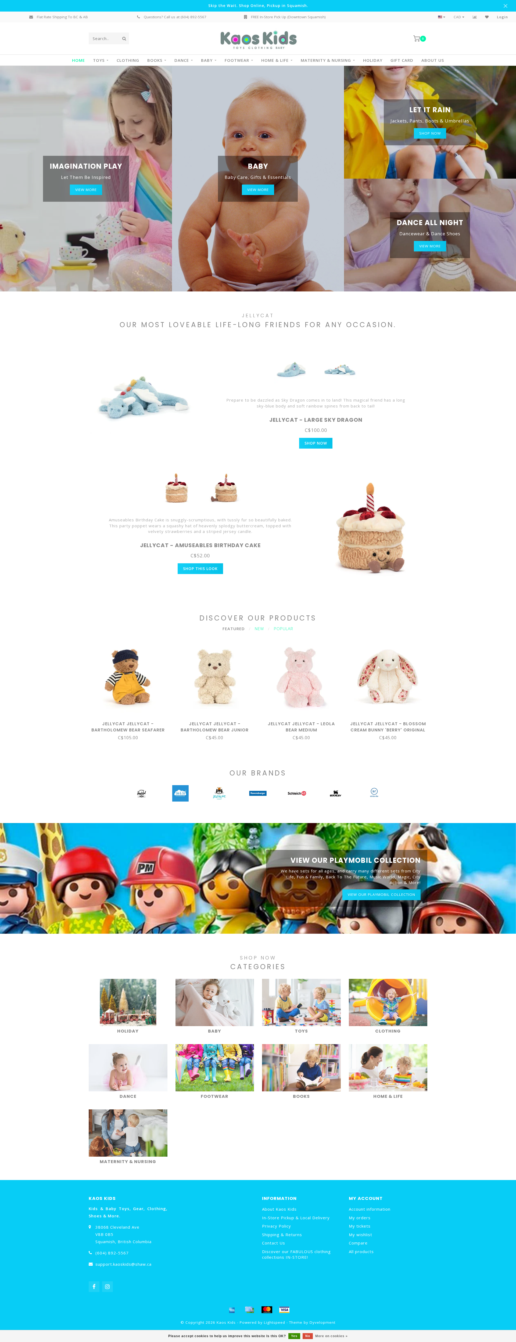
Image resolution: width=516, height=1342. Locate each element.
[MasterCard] (267, 1310)
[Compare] (475, 17)
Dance (181, 60)
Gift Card (401, 60)
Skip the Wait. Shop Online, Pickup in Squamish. (258, 5)
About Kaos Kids (279, 1209)
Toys (99, 60)
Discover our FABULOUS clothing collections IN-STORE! (296, 1254)
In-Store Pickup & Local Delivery (296, 1217)
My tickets (360, 1226)
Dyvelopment (322, 1322)
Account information (369, 1209)
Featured (234, 628)
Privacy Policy (276, 1226)
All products (361, 1251)
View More (86, 189)
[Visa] (284, 1310)
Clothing (128, 60)
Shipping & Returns (282, 1234)
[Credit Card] (249, 1310)
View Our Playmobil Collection (381, 894)
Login (502, 17)
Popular (283, 628)
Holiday (372, 60)
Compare (358, 1243)
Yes (294, 1336)
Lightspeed (274, 1322)
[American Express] (232, 1310)
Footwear (237, 60)
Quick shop (130, 722)
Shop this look (200, 568)
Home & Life (275, 60)
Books (154, 60)
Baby (207, 60)
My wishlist (360, 1234)
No (307, 1336)
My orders (360, 1217)
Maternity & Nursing (326, 60)
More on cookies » (331, 1336)
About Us (432, 60)
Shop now (430, 133)
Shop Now (315, 443)
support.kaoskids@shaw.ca (123, 1264)
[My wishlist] (487, 17)
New (259, 628)
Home (78, 60)
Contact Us (273, 1243)
